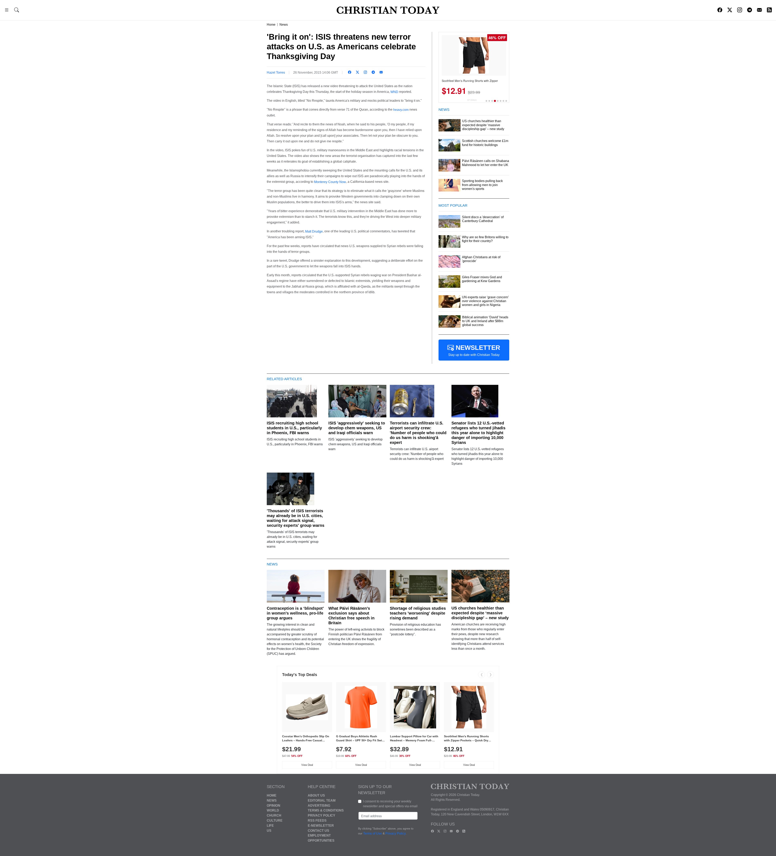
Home (271, 24)
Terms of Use (372, 833)
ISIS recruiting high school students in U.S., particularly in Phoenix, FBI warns (294, 428)
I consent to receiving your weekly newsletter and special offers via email (390, 804)
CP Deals (472, 100)
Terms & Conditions (326, 810)
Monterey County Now (330, 182)
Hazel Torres (276, 72)
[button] (6, 10)
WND (394, 91)
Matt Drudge (314, 231)
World (273, 810)
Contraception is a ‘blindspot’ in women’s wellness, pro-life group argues (295, 613)
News (283, 24)
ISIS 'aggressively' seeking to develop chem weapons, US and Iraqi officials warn (356, 428)
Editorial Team (321, 800)
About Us (316, 795)
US (269, 830)
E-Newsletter (321, 825)
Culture (275, 820)
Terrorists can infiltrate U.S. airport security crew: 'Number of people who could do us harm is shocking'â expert (418, 433)
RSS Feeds (317, 820)
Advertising (319, 805)
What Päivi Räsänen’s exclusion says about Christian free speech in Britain (351, 615)
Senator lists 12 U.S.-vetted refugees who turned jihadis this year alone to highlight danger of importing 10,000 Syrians (478, 433)
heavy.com (401, 109)
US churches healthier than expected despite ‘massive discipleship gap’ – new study (480, 613)
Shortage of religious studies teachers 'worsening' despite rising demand (418, 613)
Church (274, 815)
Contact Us (318, 830)
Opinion (273, 805)
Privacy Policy (321, 815)
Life (270, 825)
